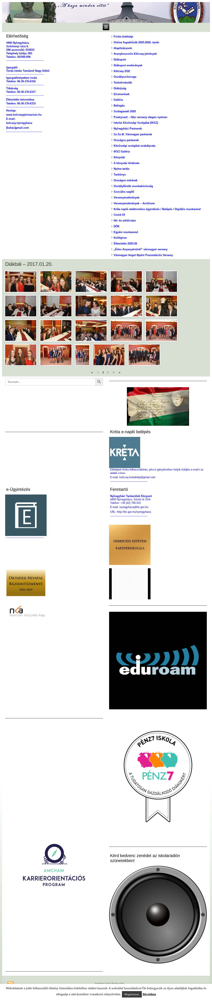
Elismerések (121, 94)
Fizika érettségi (123, 36)
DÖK (116, 226)
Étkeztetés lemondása (20, 99)
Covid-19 (119, 214)
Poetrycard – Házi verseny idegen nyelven (140, 117)
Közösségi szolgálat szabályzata (134, 145)
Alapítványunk (123, 48)
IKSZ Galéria (122, 151)
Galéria (118, 99)
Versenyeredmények (126, 197)
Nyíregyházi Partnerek (128, 128)
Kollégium (120, 237)
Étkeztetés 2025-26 (125, 243)
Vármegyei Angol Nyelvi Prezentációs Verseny (143, 255)
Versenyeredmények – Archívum (134, 203)
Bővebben (149, 994)
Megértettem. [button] (131, 994)
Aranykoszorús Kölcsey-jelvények (135, 53)
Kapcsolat (118, 983)
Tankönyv (120, 174)
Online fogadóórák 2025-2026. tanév (136, 42)
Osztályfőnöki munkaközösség (133, 186)
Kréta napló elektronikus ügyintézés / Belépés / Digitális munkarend (157, 209)
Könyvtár (119, 157)
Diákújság (120, 88)
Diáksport (120, 59)
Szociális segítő (124, 191)
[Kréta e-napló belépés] (158, 452)
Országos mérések (125, 180)
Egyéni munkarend (126, 232)
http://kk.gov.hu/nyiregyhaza (134, 511)
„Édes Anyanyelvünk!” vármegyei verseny (140, 249)
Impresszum (102, 983)
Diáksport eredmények (128, 65)
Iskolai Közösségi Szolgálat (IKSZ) (136, 122)
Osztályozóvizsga (125, 76)
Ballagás (119, 105)
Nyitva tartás (121, 168)
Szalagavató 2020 (125, 111)
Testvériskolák (123, 82)
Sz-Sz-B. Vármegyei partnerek (133, 134)
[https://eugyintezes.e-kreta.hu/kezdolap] (54, 515)
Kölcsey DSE (122, 71)
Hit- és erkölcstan (125, 220)
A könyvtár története (126, 163)
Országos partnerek (126, 140)
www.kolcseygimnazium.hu (24, 114)
